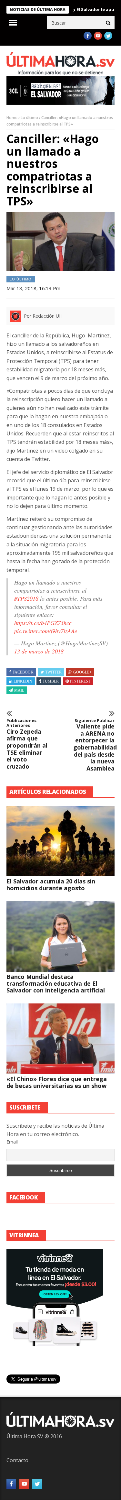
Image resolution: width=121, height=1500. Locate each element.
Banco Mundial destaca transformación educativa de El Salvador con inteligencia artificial (55, 983)
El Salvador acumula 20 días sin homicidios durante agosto (50, 884)
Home (11, 117)
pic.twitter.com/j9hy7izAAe (45, 631)
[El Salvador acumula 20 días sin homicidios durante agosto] (60, 841)
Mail (19, 690)
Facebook (23, 672)
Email (12, 1142)
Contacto (17, 1460)
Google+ (82, 672)
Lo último (29, 117)
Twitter (53, 672)
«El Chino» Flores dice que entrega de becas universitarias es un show (56, 1082)
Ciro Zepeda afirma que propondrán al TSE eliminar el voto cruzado (26, 744)
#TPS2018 (26, 598)
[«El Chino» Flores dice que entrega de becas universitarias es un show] (60, 1038)
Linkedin (23, 681)
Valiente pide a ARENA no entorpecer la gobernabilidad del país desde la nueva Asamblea (94, 745)
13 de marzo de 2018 (39, 651)
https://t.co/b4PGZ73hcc (43, 623)
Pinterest (80, 681)
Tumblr (51, 681)
